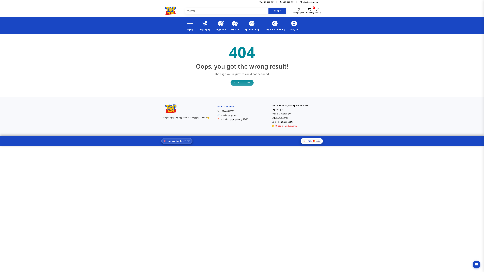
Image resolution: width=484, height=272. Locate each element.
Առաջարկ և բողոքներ (283, 121)
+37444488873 (227, 111)
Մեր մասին (277, 109)
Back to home (242, 82)
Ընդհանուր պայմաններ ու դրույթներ (290, 105)
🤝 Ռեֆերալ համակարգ (284, 125)
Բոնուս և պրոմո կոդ (281, 113)
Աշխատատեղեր (280, 117)
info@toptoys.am (228, 115)
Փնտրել (277, 10)
